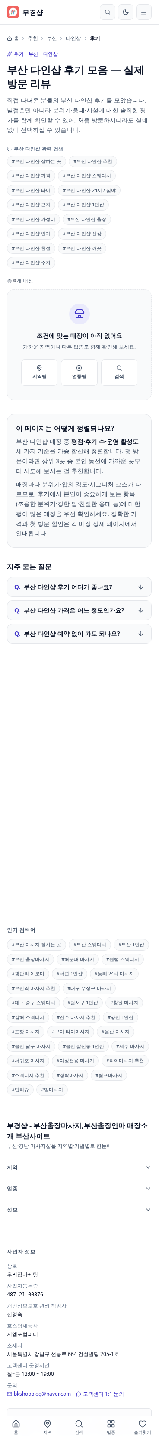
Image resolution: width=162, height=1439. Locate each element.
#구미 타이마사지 (70, 1031)
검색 (119, 376)
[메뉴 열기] (144, 12)
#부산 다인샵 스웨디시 (87, 175)
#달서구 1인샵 (82, 1002)
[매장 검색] (107, 12)
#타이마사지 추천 (125, 1060)
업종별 (79, 376)
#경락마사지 (70, 1075)
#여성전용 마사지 (75, 1060)
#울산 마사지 (116, 1031)
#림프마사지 (108, 1075)
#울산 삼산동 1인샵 (83, 1046)
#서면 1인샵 (70, 973)
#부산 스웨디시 (89, 944)
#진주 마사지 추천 (76, 1017)
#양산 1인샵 (120, 1017)
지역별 (39, 376)
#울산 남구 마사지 (31, 1046)
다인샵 (73, 38)
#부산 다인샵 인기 (31, 233)
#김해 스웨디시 (28, 1017)
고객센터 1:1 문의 (103, 1393)
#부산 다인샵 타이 (31, 190)
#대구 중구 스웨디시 (33, 1002)
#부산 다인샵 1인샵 (83, 204)
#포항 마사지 (26, 1031)
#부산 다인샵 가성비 (33, 219)
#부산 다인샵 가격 (31, 175)
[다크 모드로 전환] (125, 12)
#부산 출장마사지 (30, 959)
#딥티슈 (20, 1089)
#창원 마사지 (124, 1002)
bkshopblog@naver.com (42, 1393)
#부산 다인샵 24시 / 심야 (89, 190)
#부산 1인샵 (131, 944)
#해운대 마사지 (77, 959)
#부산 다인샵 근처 (31, 204)
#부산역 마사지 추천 (33, 988)
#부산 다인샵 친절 (31, 248)
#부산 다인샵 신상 (82, 233)
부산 (52, 38)
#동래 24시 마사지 (114, 973)
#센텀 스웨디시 (122, 959)
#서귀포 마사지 (28, 1060)
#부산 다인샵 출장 (86, 219)
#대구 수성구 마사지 (89, 988)
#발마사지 (52, 1089)
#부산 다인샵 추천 (92, 161)
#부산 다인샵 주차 (31, 262)
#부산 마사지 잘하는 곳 (36, 944)
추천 (33, 38)
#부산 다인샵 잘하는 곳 (36, 161)
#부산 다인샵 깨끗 (82, 248)
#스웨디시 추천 (28, 1075)
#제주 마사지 (130, 1046)
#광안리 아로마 (28, 973)
